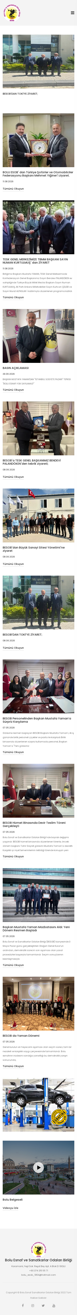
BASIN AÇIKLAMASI (16, 368)
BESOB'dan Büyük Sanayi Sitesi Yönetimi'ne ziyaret (34, 549)
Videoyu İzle (10, 1208)
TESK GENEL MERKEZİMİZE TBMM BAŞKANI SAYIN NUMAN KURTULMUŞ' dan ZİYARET (35, 261)
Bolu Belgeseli (13, 1199)
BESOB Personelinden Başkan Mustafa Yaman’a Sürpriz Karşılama (37, 720)
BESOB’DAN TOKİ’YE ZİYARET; (22, 634)
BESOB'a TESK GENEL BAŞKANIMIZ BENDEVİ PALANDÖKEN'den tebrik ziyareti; (32, 462)
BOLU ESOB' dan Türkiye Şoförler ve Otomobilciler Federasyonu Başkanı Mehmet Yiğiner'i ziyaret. (38, 174)
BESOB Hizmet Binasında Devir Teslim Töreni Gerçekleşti (34, 824)
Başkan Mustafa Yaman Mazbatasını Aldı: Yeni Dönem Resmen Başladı (36, 929)
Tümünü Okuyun (13, 188)
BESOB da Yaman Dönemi (21, 1035)
